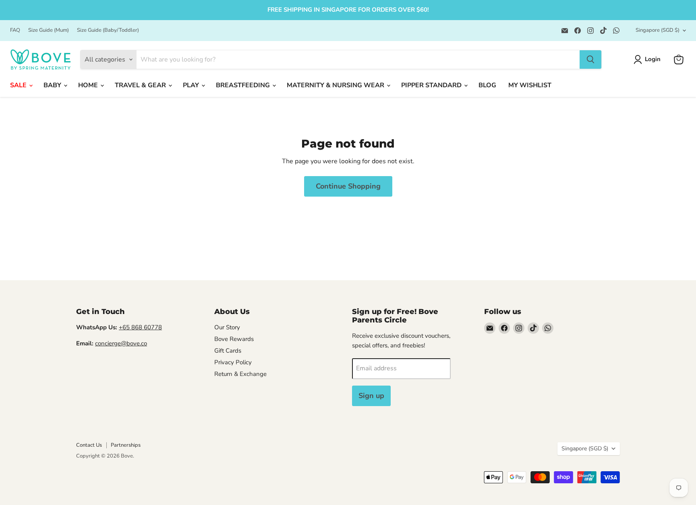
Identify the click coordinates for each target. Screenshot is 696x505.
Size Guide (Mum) (48, 30)
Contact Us (89, 445)
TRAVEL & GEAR (141, 85)
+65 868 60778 (140, 327)
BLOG (487, 85)
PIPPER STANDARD (432, 85)
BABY (53, 85)
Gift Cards (227, 351)
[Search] (590, 59)
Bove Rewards (234, 339)
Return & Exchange (240, 374)
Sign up (371, 395)
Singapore (657, 30)
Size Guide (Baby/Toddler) (108, 30)
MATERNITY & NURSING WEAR (336, 85)
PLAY (192, 85)
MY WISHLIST (529, 85)
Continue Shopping (348, 186)
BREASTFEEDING (243, 85)
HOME (88, 85)
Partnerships (126, 445)
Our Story (227, 327)
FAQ (15, 30)
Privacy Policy (233, 362)
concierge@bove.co (121, 343)
